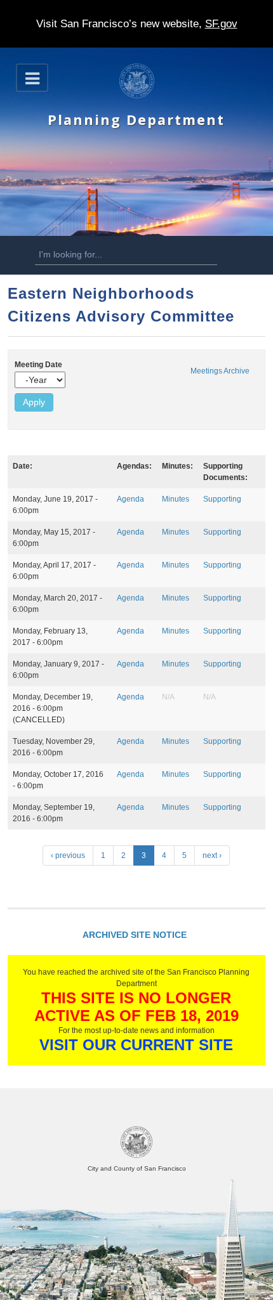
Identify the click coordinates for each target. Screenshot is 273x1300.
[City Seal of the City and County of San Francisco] (136, 1155)
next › (212, 855)
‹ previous (68, 855)
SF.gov (221, 24)
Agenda (130, 499)
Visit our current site (136, 1044)
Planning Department (136, 119)
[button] (32, 77)
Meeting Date (38, 364)
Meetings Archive (220, 371)
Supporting (222, 499)
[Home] (136, 95)
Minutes (175, 499)
